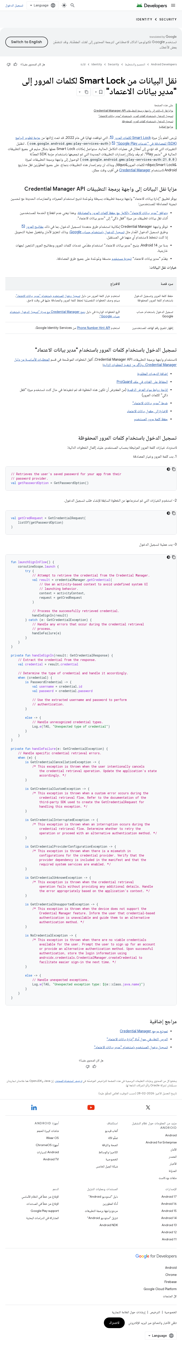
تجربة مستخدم (122, 258)
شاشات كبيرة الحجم (48, 1131)
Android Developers (164, 64)
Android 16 (169, 1204)
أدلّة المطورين (110, 1204)
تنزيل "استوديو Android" (102, 1218)
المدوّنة (173, 1171)
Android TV (51, 1159)
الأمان (173, 1149)
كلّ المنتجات (170, 1296)
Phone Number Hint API (93, 328)
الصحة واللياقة (110, 1145)
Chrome (171, 1275)
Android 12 (169, 1232)
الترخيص (155, 1312)
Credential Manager (134, 170)
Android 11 (169, 1239)
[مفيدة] (15, 64)
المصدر (173, 1157)
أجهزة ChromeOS (47, 1145)
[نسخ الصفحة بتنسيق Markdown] (87, 92)
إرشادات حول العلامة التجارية (128, 1312)
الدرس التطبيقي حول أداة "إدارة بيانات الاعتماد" (137, 1039)
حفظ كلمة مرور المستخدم (151, 419)
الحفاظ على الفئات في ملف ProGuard (142, 382)
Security (168, 19)
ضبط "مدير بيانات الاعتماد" (150, 403)
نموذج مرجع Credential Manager (144, 1031)
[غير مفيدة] (8, 64)
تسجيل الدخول (14, 5)
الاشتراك (114, 1323)
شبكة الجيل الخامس (107, 1166)
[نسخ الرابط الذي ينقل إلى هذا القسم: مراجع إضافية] (145, 1022)
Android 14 (169, 1218)
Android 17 (169, 1197)
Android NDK (108, 1225)
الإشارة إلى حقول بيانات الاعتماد (147, 411)
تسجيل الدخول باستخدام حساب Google (97, 232)
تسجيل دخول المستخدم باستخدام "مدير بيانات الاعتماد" (48, 296)
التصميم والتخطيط (135, 64)
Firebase (170, 1282)
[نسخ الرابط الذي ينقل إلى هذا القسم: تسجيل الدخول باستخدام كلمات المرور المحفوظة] (73, 438)
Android (171, 1135)
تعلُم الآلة (113, 1138)
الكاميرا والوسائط (108, 1152)
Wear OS (52, 1138)
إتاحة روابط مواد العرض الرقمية (147, 390)
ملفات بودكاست (168, 1178)
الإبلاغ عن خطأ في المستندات (42, 1204)
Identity (144, 19)
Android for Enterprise (161, 1142)
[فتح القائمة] (173, 5)
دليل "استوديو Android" (103, 1197)
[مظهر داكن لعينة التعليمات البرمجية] (168, 469)
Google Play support (45, 1211)
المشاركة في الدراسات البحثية (42, 1218)
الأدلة (83, 64)
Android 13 (169, 1225)
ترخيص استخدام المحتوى (68, 1081)
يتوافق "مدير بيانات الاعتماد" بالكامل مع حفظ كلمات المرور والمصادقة (123, 213)
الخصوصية (112, 1159)
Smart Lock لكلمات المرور (133, 138)
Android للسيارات (48, 1152)
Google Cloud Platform (160, 1289)
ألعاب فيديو (111, 1131)
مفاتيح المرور (35, 226)
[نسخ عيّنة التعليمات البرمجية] (173, 469)
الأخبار (173, 1164)
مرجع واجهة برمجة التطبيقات (101, 1211)
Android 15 (169, 1211)
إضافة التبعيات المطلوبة (152, 374)
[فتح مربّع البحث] (72, 5)
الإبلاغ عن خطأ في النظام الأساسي (40, 1197)
